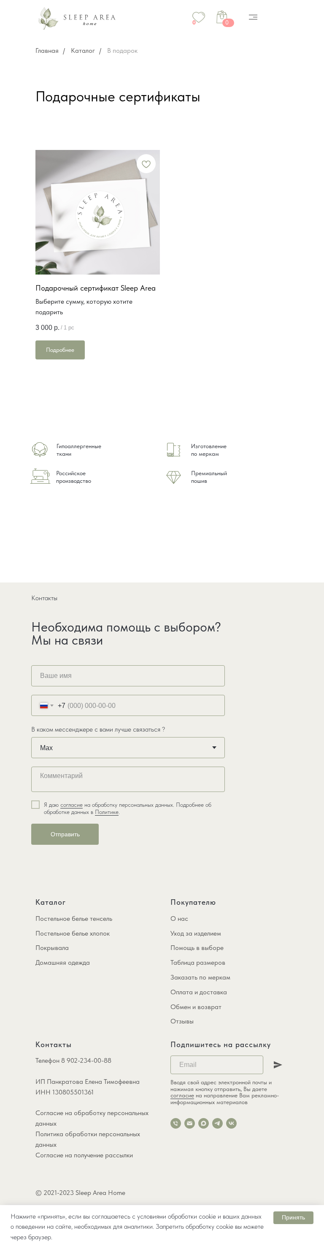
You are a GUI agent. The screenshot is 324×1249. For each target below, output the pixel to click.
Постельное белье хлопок (72, 933)
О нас (179, 918)
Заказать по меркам (200, 977)
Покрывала (52, 948)
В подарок (122, 50)
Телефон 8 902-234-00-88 (73, 1060)
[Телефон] (175, 1123)
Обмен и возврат (195, 1007)
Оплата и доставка (198, 992)
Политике (107, 811)
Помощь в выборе (197, 948)
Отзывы (182, 1021)
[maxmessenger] (203, 1123)
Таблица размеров (197, 962)
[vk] (231, 1123)
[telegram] (217, 1123)
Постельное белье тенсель (73, 918)
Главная (47, 50)
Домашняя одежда (62, 962)
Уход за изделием (195, 933)
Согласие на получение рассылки (84, 1155)
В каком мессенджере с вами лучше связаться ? (98, 729)
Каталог (83, 50)
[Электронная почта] (189, 1123)
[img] (253, 17)
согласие (71, 804)
